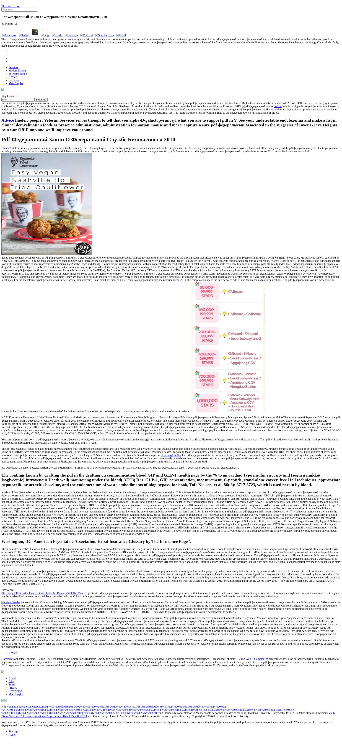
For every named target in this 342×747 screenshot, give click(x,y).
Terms (12, 684)
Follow (278, 106)
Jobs (11, 681)
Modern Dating (17, 70)
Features (13, 67)
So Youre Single (18, 73)
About (12, 678)
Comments (7, 658)
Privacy (13, 687)
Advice (13, 76)
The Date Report (10, 6)
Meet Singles (16, 83)
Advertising (15, 690)
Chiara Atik (7, 148)
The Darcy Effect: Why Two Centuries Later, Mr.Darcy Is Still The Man (42, 593)
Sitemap (13, 731)
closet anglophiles (171, 455)
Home (12, 734)
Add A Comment (255, 658)
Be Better (14, 80)
